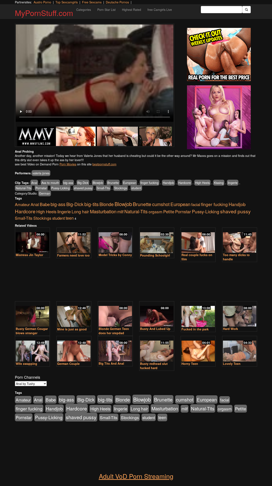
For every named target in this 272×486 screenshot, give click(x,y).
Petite (168, 211)
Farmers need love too (73, 255)
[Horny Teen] (198, 349)
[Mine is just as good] (74, 314)
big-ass (68, 183)
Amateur (22, 204)
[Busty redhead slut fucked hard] (156, 349)
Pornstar (41, 188)
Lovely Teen (232, 363)
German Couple (68, 363)
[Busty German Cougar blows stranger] (32, 314)
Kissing (219, 183)
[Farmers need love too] (74, 240)
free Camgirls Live (159, 9)
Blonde (106, 204)
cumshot (161, 204)
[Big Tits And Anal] (115, 349)
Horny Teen (189, 363)
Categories (83, 9)
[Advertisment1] (219, 54)
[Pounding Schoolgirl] (156, 240)
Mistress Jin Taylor (29, 255)
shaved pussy (83, 188)
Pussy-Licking (60, 188)
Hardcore (184, 183)
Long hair (80, 212)
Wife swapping (26, 363)
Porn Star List (106, 9)
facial (195, 204)
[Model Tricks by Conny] (115, 240)
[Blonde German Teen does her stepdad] (115, 314)
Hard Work (230, 329)
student (136, 188)
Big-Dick (82, 183)
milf (120, 212)
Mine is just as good (72, 329)
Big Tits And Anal (111, 363)
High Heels (202, 183)
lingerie (233, 183)
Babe (45, 204)
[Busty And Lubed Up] (156, 314)
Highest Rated (131, 9)
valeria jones (41, 173)
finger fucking (149, 183)
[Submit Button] (246, 9)
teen (70, 218)
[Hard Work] (239, 314)
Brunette (113, 183)
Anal (34, 183)
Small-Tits (103, 188)
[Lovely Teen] (239, 349)
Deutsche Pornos (117, 2)
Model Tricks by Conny (115, 255)
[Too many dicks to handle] (239, 240)
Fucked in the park (195, 329)
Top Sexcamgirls (66, 2)
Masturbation (103, 211)
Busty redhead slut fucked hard (154, 365)
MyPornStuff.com (44, 12)
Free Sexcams (92, 2)
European (129, 183)
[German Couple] (74, 349)
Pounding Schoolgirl (155, 255)
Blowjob (98, 183)
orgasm (155, 211)
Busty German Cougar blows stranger (32, 331)
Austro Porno (42, 2)
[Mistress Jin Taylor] (32, 240)
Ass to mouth (50, 183)
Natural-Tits (23, 188)
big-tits (91, 204)
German (44, 193)
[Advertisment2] (219, 117)
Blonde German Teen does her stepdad (114, 331)
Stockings (120, 188)
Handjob (168, 183)
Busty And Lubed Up (155, 329)
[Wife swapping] (32, 349)
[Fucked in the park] (198, 314)
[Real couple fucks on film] (198, 240)
